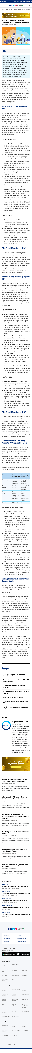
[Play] (4, 51)
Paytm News (4, 975)
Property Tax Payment (5, 995)
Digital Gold (6, 891)
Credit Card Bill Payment (5, 989)
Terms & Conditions (21, 938)
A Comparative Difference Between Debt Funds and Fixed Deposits (14, 798)
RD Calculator (5, 1035)
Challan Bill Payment (14, 995)
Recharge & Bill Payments (15, 965)
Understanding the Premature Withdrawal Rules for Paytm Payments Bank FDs (15, 816)
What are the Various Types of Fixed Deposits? (15, 866)
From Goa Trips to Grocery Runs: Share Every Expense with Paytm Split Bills (15, 887)
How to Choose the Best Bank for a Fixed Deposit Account (14, 850)
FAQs (13, 979)
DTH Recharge (5, 1004)
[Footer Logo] (16, 928)
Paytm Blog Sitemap (21, 941)
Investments (14, 970)
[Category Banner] (16, 764)
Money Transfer (5, 965)
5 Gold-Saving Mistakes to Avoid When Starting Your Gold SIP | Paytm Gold (16, 894)
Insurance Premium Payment (26, 989)
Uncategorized (7, 905)
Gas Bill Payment (25, 1011)
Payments (5, 884)
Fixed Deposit (9, 9)
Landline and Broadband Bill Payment (25, 1006)
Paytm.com (19, 1)
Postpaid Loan (6, 898)
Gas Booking (14, 1011)
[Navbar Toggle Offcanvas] (2, 5)
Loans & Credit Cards (5, 970)
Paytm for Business (27, 1)
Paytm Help (24, 970)
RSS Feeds (14, 1035)
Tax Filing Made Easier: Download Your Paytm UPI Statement (15, 908)
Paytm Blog (3, 1)
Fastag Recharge (15, 1016)
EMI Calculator (5, 1025)
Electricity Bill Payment (15, 1000)
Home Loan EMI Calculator (15, 1025)
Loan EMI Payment (16, 989)
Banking (23, 965)
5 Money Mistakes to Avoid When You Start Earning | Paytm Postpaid (14, 901)
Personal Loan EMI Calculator (26, 1025)
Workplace (24, 975)
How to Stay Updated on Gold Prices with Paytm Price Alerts (16, 915)
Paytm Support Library (5, 980)
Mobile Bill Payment (4, 1000)
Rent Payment (25, 999)
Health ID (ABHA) (15, 975)
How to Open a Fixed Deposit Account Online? (15, 833)
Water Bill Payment (6, 1016)
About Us (19, 935)
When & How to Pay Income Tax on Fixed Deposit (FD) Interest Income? (14, 780)
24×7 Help (6, 941)
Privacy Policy (7, 938)
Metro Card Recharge (14, 1005)
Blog (3, 9)
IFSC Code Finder (16, 1030)
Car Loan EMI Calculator (5, 1031)
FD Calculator (25, 1030)
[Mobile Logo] (16, 5)
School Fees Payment (4, 1011)
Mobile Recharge (26, 994)
